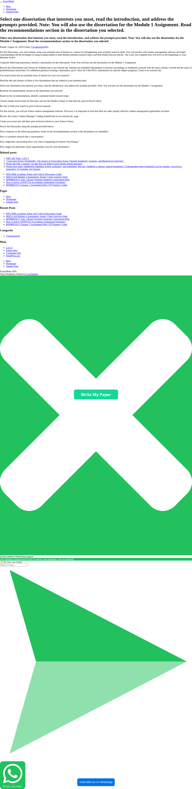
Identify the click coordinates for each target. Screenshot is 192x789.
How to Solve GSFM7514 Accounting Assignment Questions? (36, 182)
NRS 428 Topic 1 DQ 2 (17, 158)
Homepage (11, 9)
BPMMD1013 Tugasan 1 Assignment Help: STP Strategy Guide (36, 185)
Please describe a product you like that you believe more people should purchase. (44, 163)
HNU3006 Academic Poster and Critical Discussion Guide (34, 174)
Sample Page (12, 11)
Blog (8, 6)
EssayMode (8, 1)
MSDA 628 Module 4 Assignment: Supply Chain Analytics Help (37, 177)
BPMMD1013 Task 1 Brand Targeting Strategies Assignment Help (37, 179)
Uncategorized (38, 47)
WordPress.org (13, 256)
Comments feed (13, 253)
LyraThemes (32, 274)
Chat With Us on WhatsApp (96, 782)
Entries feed (11, 250)
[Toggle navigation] (1, 2)
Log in (9, 247)
